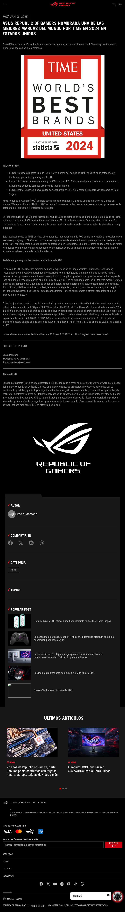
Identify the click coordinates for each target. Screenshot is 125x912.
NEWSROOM (8, 875)
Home (5, 861)
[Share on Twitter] (20, 542)
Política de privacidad (14, 905)
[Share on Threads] (41, 542)
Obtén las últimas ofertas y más (20, 839)
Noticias (7, 868)
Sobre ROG (8, 854)
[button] (5, 4)
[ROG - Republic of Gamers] (62, 4)
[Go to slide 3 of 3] (66, 788)
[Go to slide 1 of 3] (60, 788)
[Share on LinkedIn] (31, 542)
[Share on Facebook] (10, 542)
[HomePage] (5, 803)
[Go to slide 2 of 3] (63, 788)
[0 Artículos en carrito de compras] (120, 4)
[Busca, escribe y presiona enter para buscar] (114, 4)
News (13, 569)
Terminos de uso (36, 906)
